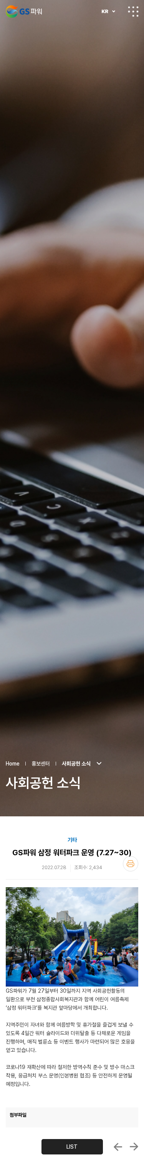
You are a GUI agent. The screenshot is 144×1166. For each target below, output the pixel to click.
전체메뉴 (133, 12)
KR (104, 11)
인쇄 (130, 863)
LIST (72, 1147)
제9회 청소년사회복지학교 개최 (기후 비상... (118, 1146)
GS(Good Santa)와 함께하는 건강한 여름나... (134, 1146)
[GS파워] (24, 11)
